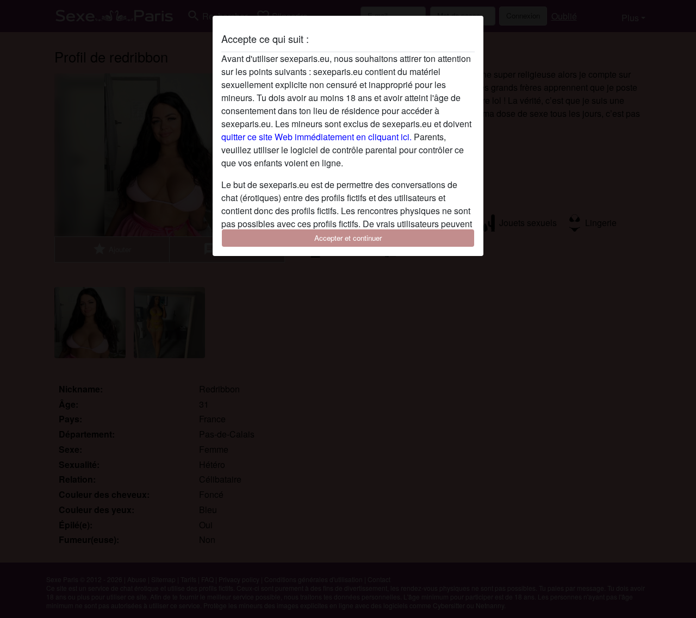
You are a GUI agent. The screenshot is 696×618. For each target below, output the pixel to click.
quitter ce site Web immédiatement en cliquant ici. (316, 136)
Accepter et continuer (348, 238)
